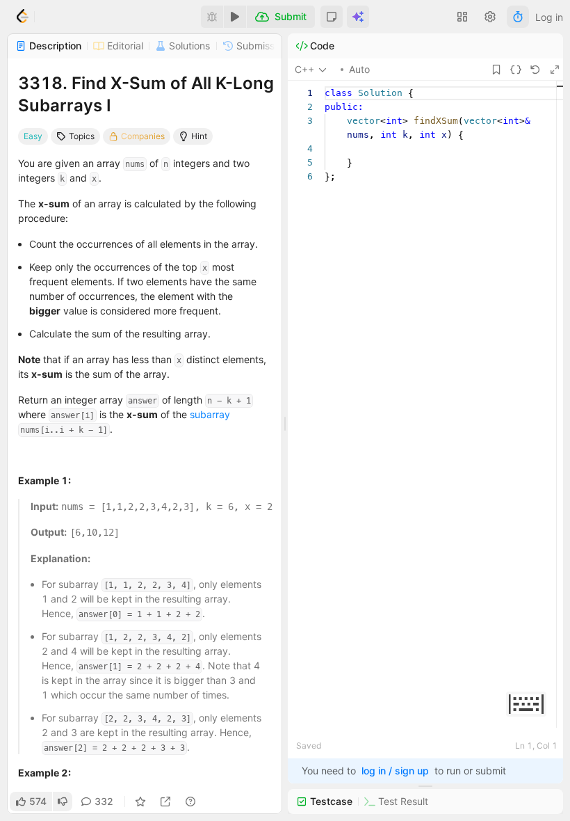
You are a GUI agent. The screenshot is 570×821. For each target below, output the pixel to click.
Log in (549, 17)
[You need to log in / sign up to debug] (212, 17)
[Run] (235, 17)
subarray (210, 414)
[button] (331, 17)
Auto (359, 69)
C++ (304, 69)
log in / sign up (395, 770)
